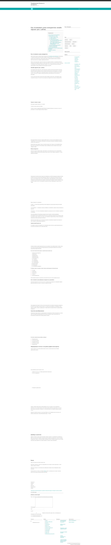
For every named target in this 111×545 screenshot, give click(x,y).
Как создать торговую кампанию (63, 532)
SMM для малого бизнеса (62, 524)
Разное (47, 531)
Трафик (73, 43)
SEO (34, 14)
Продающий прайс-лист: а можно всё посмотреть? (63, 521)
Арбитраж (35, 10)
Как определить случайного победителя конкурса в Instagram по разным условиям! (46, 490)
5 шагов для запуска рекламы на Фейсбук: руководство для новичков (63, 541)
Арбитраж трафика (48, 521)
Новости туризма (71, 522)
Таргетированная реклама (38, 20)
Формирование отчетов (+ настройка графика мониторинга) (55, 48)
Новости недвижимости (72, 520)
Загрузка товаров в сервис (53, 37)
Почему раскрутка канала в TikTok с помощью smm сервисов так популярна (77, 71)
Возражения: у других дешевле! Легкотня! (63, 528)
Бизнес (71, 39)
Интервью (35, 19)
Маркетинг (35, 15)
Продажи (35, 13)
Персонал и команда (37, 16)
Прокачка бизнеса (67, 43)
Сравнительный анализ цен (53, 39)
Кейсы (33, 21)
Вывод (49, 51)
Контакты (34, 25)
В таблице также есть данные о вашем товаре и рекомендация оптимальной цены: (55, 43)
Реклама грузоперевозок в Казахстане (63, 536)
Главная (58, 8)
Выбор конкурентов (52, 38)
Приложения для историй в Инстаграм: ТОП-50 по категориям (77, 77)
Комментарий (33, 507)
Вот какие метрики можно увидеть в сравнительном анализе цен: (56, 41)
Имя (31, 508)
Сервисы (47, 532)
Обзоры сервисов (35, 22)
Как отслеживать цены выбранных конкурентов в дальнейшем (54, 45)
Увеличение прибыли (68, 41)
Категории (59, 9)
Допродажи (74, 41)
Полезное (34, 24)
